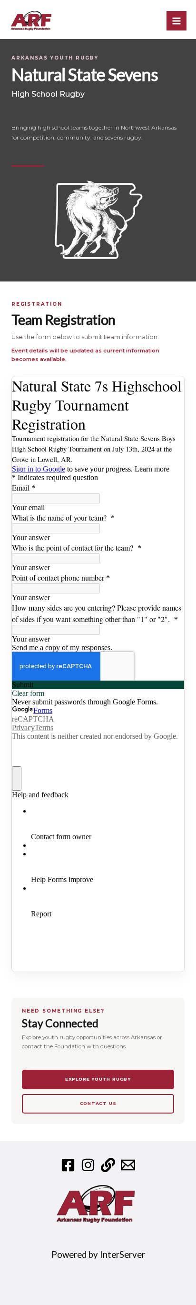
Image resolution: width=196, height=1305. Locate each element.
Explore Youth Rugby (98, 1079)
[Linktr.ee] (108, 1165)
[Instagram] (88, 1165)
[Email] (128, 1165)
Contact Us (98, 1103)
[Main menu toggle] (176, 21)
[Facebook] (68, 1165)
